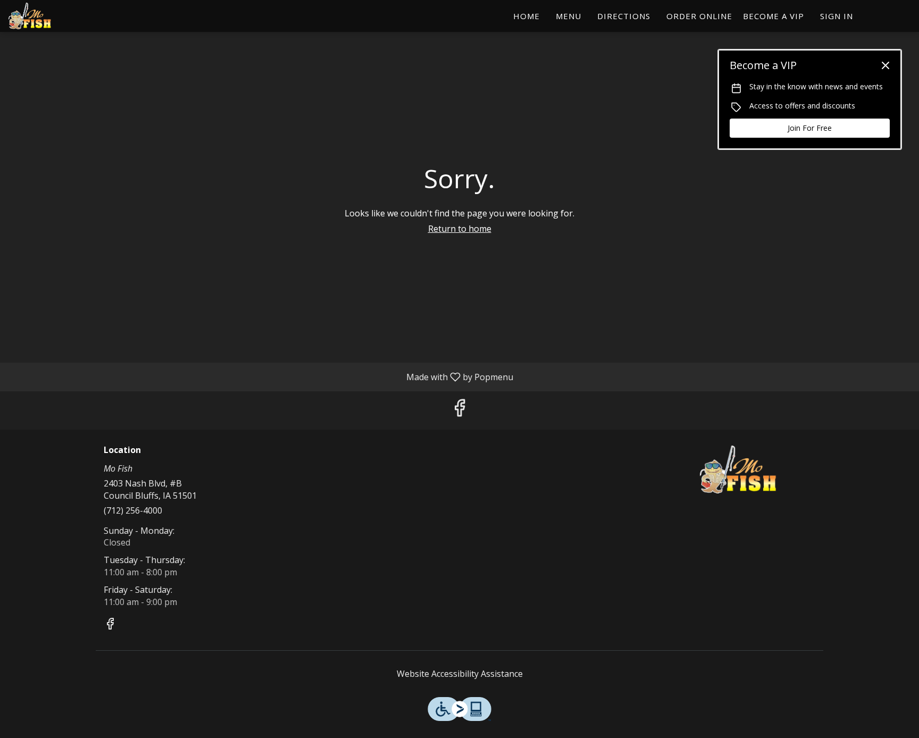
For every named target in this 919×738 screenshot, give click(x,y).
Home (526, 16)
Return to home (459, 228)
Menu (568, 16)
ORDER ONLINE (699, 16)
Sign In (836, 16)
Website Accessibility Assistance (460, 674)
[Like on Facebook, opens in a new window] (459, 410)
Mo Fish (739, 469)
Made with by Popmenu (260, 376)
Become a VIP (773, 16)
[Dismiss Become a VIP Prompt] (885, 65)
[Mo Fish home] (56, 16)
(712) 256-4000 (133, 510)
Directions (623, 16)
